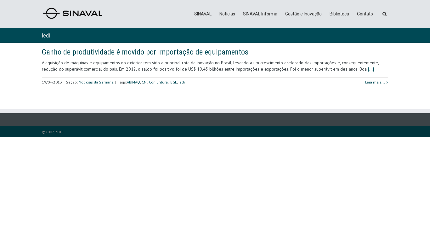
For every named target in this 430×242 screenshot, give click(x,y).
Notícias (227, 13)
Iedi (181, 82)
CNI (144, 82)
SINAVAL (203, 13)
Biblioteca (339, 13)
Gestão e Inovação (303, 13)
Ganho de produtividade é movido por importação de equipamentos (145, 52)
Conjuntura (158, 82)
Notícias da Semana (96, 82)
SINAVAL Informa (260, 13)
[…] (371, 69)
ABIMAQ (133, 82)
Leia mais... (375, 82)
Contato (365, 13)
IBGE (173, 82)
